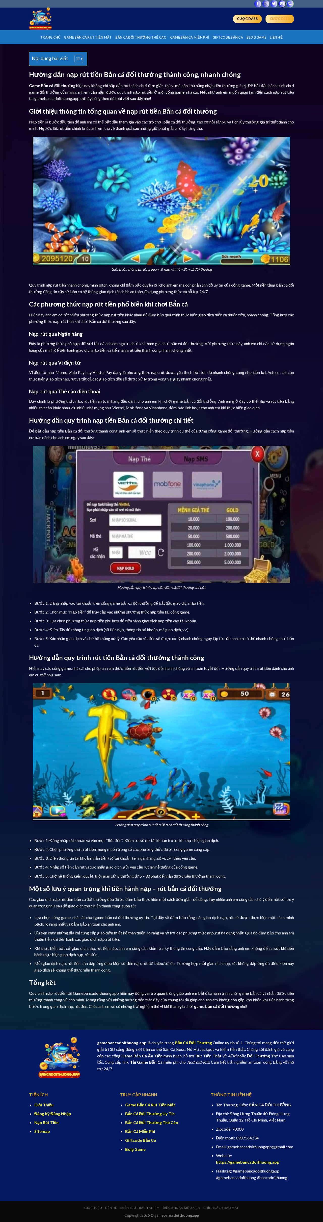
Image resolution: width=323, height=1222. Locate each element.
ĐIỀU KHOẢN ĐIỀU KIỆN (181, 1208)
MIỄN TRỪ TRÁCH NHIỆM (139, 1208)
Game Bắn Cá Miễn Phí (189, 37)
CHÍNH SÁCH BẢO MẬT (221, 1208)
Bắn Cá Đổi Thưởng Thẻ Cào (141, 37)
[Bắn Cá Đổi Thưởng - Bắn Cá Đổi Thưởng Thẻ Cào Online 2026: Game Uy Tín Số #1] (54, 19)
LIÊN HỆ (276, 37)
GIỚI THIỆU (93, 1208)
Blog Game (256, 37)
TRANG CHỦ (50, 37)
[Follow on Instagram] (266, 4)
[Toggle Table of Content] (76, 59)
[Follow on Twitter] (274, 4)
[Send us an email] (282, 4)
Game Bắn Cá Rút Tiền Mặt (88, 37)
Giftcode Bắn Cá (227, 37)
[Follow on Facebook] (257, 4)
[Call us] (290, 4)
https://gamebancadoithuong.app (247, 1162)
